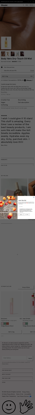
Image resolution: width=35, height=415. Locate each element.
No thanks (26, 214)
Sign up (21, 214)
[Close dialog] (33, 197)
